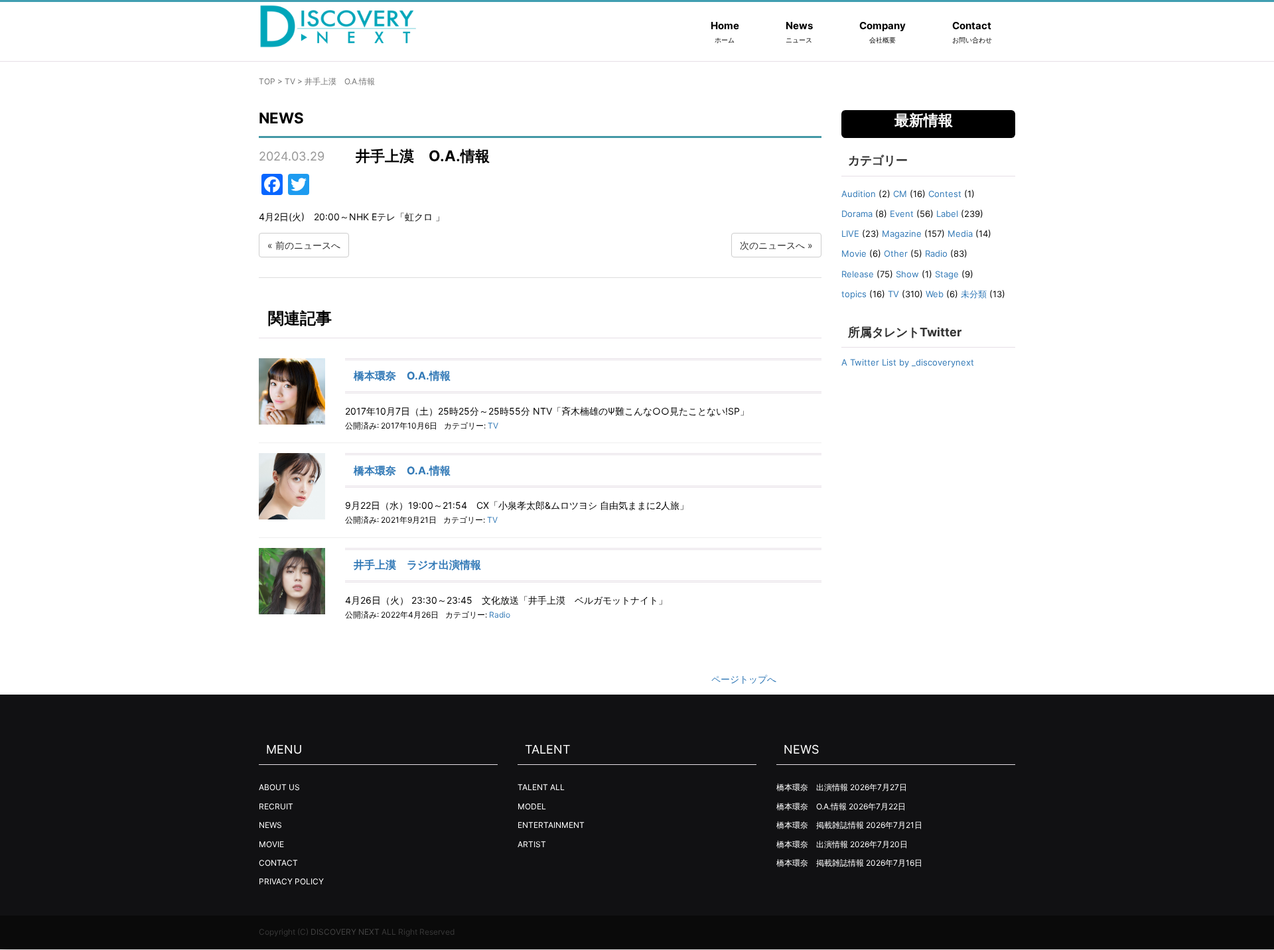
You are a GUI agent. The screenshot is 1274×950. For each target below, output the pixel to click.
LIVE (850, 233)
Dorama (857, 213)
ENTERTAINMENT (551, 825)
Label (947, 213)
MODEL (532, 806)
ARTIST (532, 844)
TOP (267, 81)
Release (857, 274)
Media (960, 233)
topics (854, 294)
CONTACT (278, 863)
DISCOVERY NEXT (345, 932)
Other (896, 253)
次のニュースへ (772, 245)
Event (902, 213)
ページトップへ (743, 679)
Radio (499, 615)
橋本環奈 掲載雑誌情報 (820, 825)
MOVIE (271, 844)
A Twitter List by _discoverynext (907, 362)
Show (907, 274)
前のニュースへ (307, 245)
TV (290, 81)
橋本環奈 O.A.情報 (402, 375)
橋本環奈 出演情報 (812, 787)
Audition (858, 193)
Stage (947, 274)
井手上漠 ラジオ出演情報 (417, 564)
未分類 (974, 294)
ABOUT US (279, 787)
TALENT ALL (541, 787)
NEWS (270, 825)
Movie (854, 253)
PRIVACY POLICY (291, 881)
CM (900, 193)
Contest (944, 193)
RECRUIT (276, 806)
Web (935, 294)
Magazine (902, 233)
